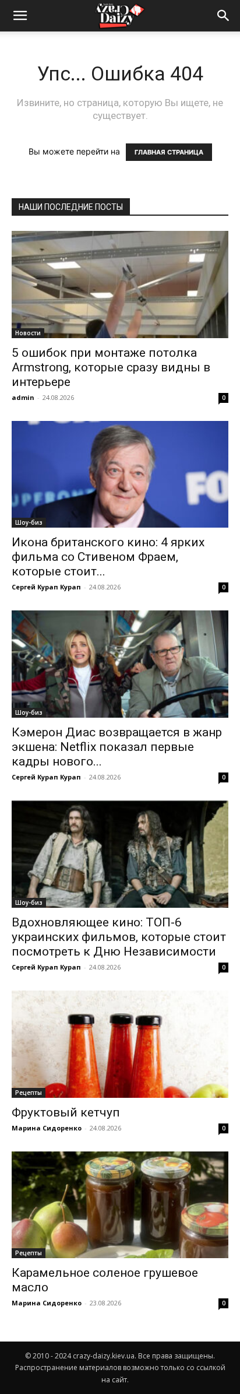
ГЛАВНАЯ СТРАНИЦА (169, 152)
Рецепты (28, 1092)
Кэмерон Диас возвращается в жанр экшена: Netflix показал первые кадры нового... (117, 746)
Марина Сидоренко (47, 1127)
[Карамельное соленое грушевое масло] (120, 1205)
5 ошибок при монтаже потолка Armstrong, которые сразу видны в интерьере (111, 367)
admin (23, 397)
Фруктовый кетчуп (66, 1112)
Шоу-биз (29, 522)
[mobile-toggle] (19, 15)
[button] (223, 15)
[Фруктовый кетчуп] (120, 1044)
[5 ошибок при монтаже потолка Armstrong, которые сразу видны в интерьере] (120, 284)
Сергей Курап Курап (46, 586)
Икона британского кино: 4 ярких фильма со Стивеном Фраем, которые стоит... (108, 556)
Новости (28, 333)
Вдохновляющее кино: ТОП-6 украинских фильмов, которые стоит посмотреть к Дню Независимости (119, 936)
